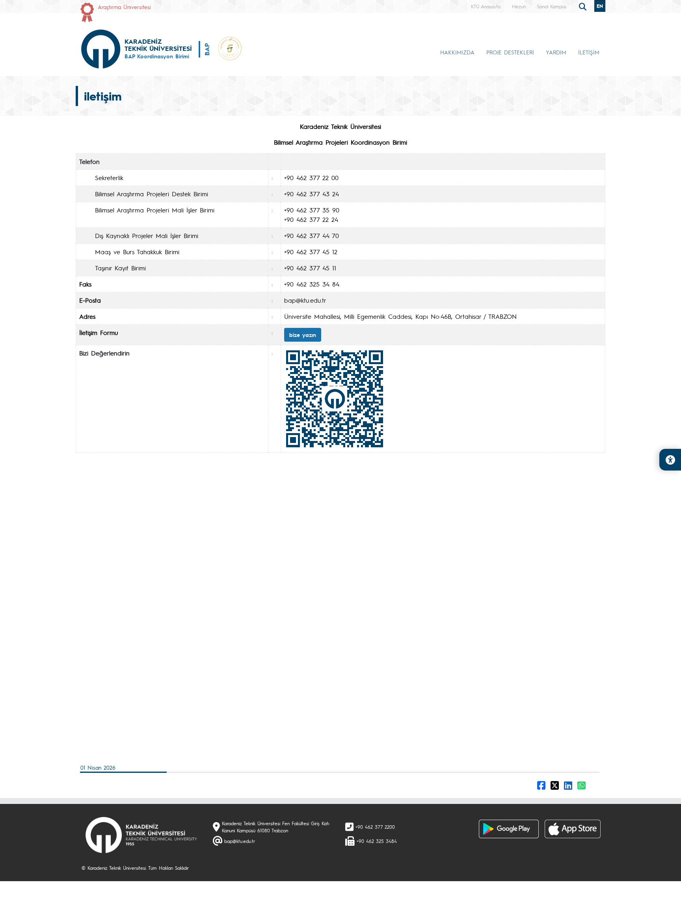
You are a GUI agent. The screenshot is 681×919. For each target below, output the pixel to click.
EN (600, 6)
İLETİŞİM (588, 52)
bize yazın (302, 334)
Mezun (519, 6)
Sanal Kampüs (551, 6)
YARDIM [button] (556, 52)
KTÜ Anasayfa (486, 6)
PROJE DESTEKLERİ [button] (510, 52)
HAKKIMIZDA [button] (457, 52)
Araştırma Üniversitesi (124, 6)
